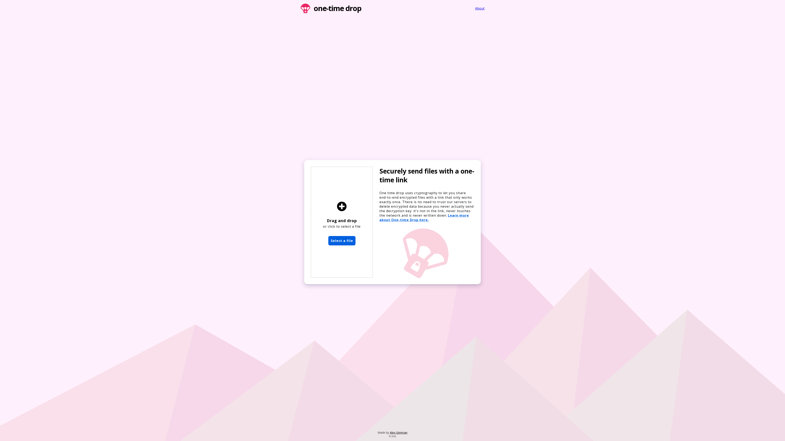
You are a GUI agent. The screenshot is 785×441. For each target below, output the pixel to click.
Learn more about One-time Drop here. (424, 217)
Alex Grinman (398, 432)
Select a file (342, 240)
